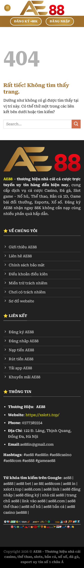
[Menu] (7, 8)
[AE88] (42, 8)
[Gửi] (76, 124)
